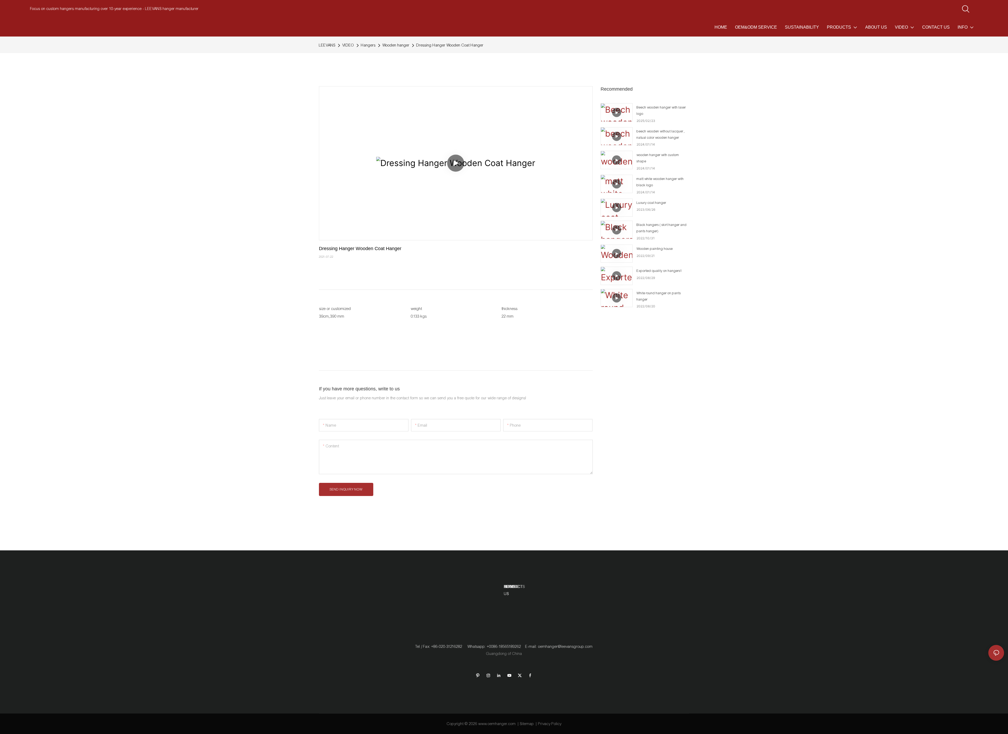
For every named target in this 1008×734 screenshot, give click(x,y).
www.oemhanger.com (497, 723)
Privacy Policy (549, 723)
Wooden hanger (396, 45)
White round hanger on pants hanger (659, 296)
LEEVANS (327, 45)
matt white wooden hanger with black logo (660, 182)
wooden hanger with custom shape (658, 158)
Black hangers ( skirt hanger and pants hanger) (662, 228)
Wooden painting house (655, 249)
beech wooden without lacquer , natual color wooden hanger (661, 134)
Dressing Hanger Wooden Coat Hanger (450, 45)
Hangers (368, 45)
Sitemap (527, 723)
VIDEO (348, 45)
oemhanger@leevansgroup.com (565, 646)
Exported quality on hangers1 (659, 271)
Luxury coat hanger (651, 203)
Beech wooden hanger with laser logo (661, 110)
